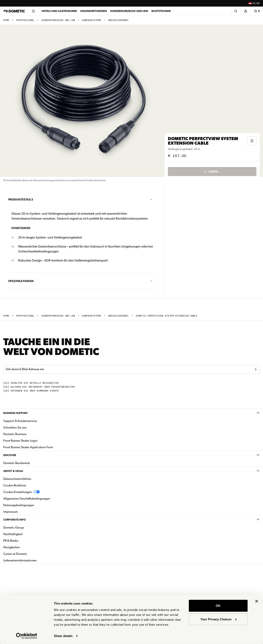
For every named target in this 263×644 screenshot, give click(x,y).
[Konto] (245, 11)
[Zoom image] (84, 101)
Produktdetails (20, 199)
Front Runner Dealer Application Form (28, 447)
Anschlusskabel (118, 20)
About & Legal (13, 470)
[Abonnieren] (255, 369)
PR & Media (23, 541)
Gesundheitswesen (93, 11)
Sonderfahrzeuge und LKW (129, 11)
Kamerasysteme (91, 20)
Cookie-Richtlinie (14, 485)
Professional (25, 20)
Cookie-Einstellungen (17, 492)
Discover (9, 455)
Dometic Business (27, 434)
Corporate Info (14, 519)
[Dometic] (14, 11)
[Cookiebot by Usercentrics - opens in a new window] (27, 636)
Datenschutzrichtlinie (17, 479)
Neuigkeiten (24, 547)
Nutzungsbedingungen (18, 505)
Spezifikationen (21, 281)
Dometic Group (26, 527)
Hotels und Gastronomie (59, 11)
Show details (63, 636)
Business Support (15, 413)
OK (218, 605)
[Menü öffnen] (33, 11)
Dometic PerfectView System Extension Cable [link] (166, 316)
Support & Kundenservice (20, 421)
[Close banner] (256, 601)
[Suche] (236, 11)
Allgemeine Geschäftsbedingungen (26, 498)
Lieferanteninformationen (20, 560)
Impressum (10, 512)
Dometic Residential (29, 463)
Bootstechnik (161, 11)
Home (6, 20)
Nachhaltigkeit (13, 534)
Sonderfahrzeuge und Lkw (58, 20)
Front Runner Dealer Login (20, 440)
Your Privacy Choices (216, 619)
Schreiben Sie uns (15, 427)
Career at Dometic (28, 554)
